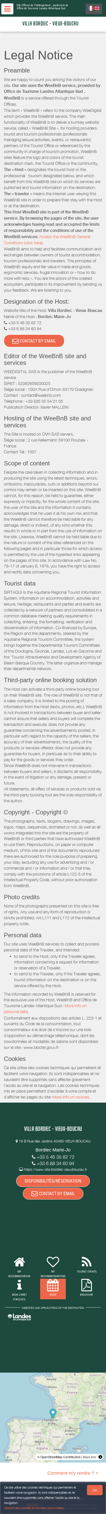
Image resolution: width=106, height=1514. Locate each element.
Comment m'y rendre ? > (72, 1473)
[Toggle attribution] (100, 1457)
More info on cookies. (71, 1097)
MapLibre (89, 1457)
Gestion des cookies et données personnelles (34, 1508)
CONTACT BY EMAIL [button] (37, 341)
